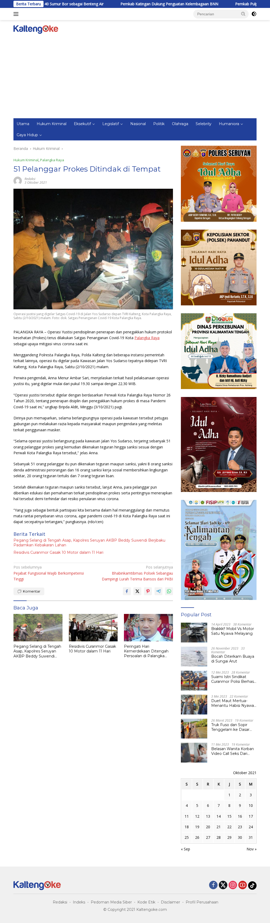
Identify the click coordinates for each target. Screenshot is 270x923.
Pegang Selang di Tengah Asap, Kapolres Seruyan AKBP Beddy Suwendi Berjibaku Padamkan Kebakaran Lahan (89, 542)
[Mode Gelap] (254, 14)
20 (208, 826)
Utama (23, 123)
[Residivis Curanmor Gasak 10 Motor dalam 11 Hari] (93, 627)
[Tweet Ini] (137, 591)
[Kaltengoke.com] (35, 29)
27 (208, 837)
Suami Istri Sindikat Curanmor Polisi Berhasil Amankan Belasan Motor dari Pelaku (233, 679)
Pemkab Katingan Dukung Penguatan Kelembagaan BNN (143, 4)
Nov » (252, 848)
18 (187, 826)
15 (229, 816)
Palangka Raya (52, 160)
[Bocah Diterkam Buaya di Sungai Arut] (194, 656)
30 (240, 837)
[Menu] (17, 14)
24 (251, 826)
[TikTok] (252, 885)
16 (240, 816)
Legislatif (110, 123)
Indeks (79, 902)
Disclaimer (170, 902)
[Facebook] (213, 885)
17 (251, 816)
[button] (243, 14)
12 (197, 816)
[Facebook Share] (127, 591)
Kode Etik (146, 902)
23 (240, 826)
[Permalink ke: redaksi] (17, 180)
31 (251, 837)
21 (218, 826)
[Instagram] (233, 885)
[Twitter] (223, 885)
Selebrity (203, 123)
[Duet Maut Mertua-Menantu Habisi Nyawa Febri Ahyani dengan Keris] (194, 704)
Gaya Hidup (27, 134)
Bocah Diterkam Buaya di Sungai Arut (232, 659)
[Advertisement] (135, 79)
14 (218, 816)
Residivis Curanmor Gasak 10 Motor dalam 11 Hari (58, 552)
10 (251, 805)
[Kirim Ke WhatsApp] (169, 591)
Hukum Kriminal (51, 123)
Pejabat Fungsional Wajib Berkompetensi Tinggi (48, 573)
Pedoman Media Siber (111, 902)
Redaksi (60, 902)
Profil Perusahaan (202, 902)
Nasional (138, 123)
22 (229, 826)
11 (187, 816)
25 (187, 837)
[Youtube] (242, 885)
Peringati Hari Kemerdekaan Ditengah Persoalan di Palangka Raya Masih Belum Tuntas (148, 651)
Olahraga (180, 123)
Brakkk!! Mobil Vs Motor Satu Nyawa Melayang (232, 631)
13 (208, 816)
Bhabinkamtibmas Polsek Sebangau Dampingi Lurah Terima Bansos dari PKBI (137, 573)
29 (229, 837)
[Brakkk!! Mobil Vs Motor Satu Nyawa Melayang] (194, 632)
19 (197, 826)
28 (218, 837)
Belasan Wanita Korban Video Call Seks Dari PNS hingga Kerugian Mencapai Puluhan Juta (232, 751)
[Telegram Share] (158, 591)
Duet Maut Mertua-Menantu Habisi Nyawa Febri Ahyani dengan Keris (232, 703)
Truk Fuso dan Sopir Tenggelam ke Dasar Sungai (230, 727)
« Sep (185, 848)
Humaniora (229, 123)
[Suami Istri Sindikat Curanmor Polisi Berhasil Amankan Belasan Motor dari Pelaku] (194, 680)
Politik (159, 123)
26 (197, 837)
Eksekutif (82, 123)
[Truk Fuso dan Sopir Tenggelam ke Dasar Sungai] (194, 729)
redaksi (30, 179)
